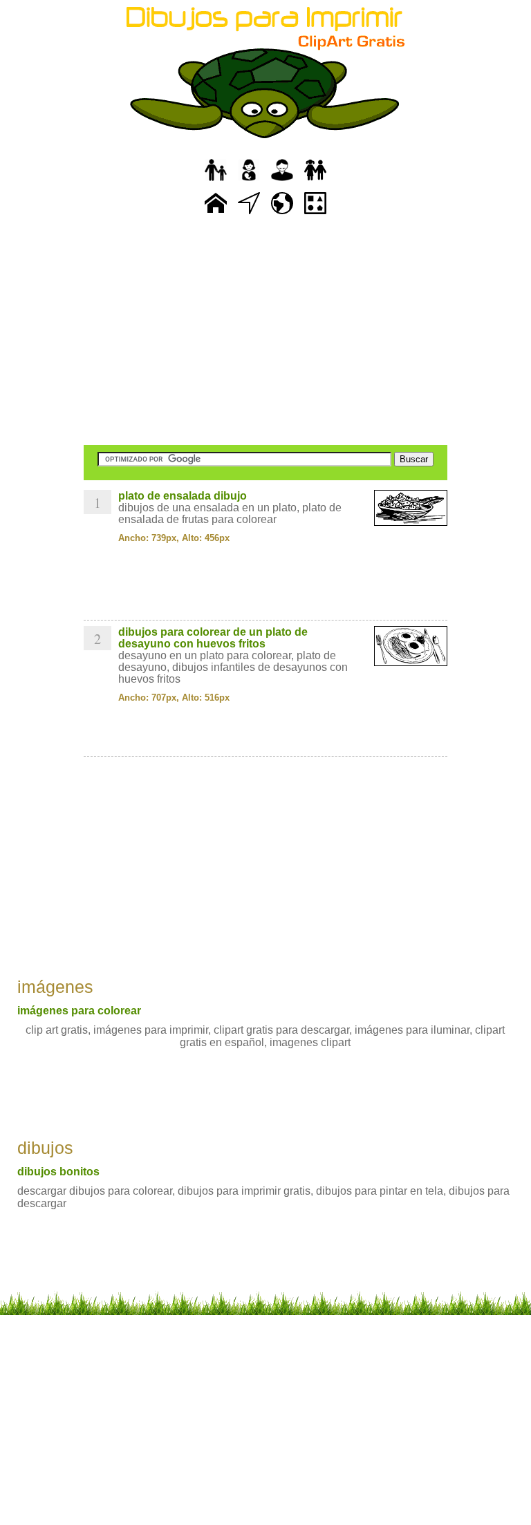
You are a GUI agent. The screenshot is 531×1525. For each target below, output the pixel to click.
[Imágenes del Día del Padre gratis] (216, 181)
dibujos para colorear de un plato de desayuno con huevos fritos (213, 638)
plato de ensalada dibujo (182, 496)
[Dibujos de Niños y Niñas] (315, 181)
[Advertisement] (265, 331)
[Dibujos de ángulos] (249, 214)
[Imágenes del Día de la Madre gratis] (249, 181)
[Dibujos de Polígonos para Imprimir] (315, 214)
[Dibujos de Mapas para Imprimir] (282, 214)
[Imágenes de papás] (282, 181)
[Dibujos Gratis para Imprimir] (216, 214)
